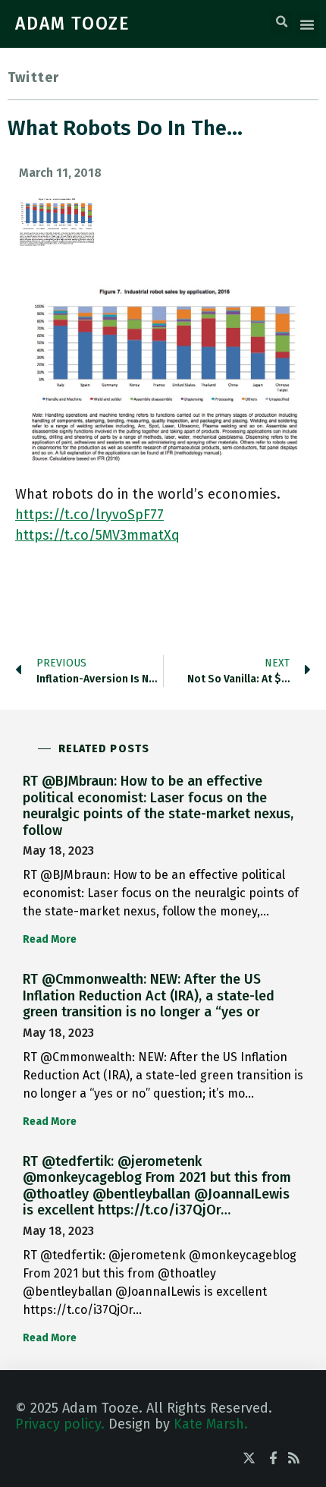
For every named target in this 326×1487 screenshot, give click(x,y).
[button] (281, 22)
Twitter (33, 77)
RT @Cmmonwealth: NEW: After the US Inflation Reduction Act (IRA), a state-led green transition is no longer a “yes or (148, 995)
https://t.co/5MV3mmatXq (97, 535)
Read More (50, 939)
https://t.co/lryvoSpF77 (89, 514)
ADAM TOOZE (72, 23)
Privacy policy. (60, 1424)
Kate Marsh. (211, 1424)
